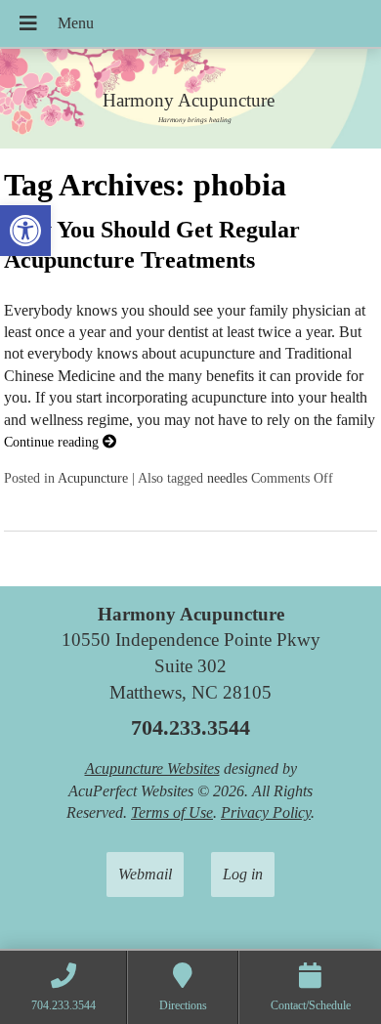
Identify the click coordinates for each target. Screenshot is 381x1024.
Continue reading (53, 441)
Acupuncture (93, 478)
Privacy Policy (266, 812)
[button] (25, 230)
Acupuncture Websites (152, 768)
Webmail (145, 874)
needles (227, 478)
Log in (243, 874)
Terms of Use (172, 812)
